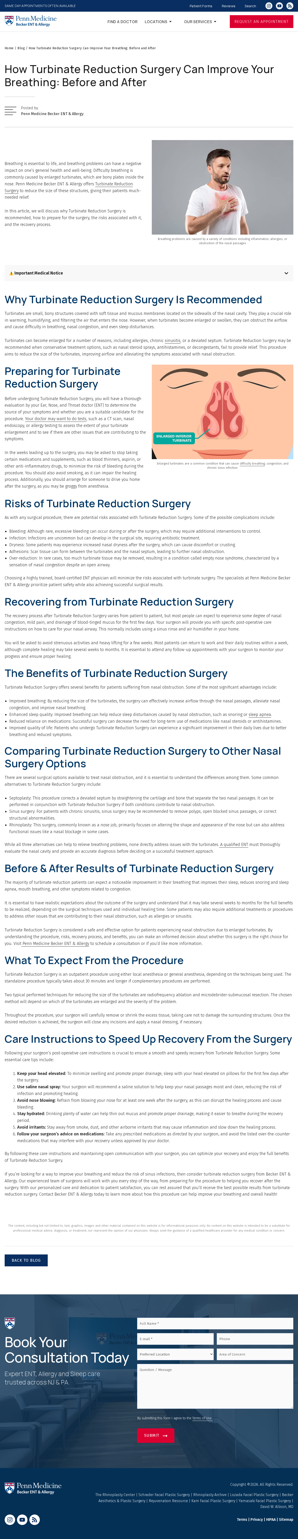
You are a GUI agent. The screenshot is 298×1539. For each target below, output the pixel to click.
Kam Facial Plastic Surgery (213, 1501)
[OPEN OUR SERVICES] (217, 22)
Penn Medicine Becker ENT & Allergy (52, 114)
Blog (21, 48)
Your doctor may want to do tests (55, 418)
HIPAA (271, 1519)
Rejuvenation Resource (169, 1501)
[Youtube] (279, 5)
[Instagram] (268, 5)
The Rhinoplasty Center (115, 1495)
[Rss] (289, 5)
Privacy (257, 1519)
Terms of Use (202, 1418)
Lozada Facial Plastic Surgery (254, 1495)
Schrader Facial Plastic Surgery (165, 1495)
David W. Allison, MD (276, 1506)
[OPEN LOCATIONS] (173, 22)
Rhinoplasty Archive (210, 1495)
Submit (151, 1435)
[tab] (149, 273)
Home (9, 48)
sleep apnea (260, 714)
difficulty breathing (252, 463)
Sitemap (286, 1519)
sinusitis (172, 340)
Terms (242, 1519)
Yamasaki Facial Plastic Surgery (265, 1501)
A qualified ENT (233, 844)
